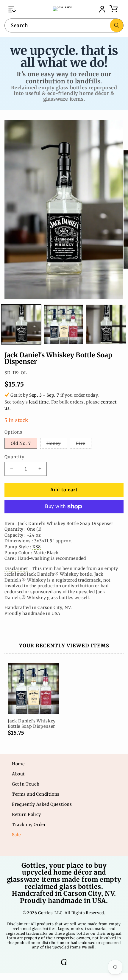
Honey (56, 444)
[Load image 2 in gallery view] (64, 324)
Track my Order (29, 824)
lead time (39, 402)
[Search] (116, 25)
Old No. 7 (21, 443)
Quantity (14, 456)
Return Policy (26, 814)
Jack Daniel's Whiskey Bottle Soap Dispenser (32, 723)
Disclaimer (16, 568)
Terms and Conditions (36, 794)
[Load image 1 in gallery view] (21, 324)
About (18, 774)
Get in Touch (25, 784)
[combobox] (64, 25)
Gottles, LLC (50, 912)
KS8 (36, 546)
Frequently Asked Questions (42, 804)
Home (18, 763)
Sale (16, 834)
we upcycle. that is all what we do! (64, 56)
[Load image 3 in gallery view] (106, 324)
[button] (11, 8)
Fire (83, 444)
